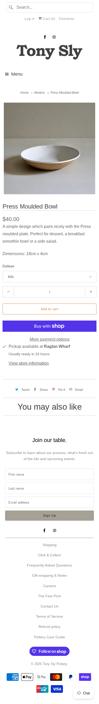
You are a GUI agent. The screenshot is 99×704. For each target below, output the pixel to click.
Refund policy (49, 627)
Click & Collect (49, 555)
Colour (8, 266)
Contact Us (49, 606)
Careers (49, 586)
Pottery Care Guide (49, 637)
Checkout (66, 19)
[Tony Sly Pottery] (49, 53)
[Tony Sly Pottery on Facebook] (45, 37)
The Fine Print (49, 596)
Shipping (50, 545)
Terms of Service (49, 616)
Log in (30, 19)
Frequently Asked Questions (49, 565)
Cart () (48, 19)
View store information (29, 363)
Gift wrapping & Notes (49, 575)
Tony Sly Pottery (55, 664)
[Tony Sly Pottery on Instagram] (54, 37)
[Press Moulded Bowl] (49, 148)
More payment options (50, 339)
